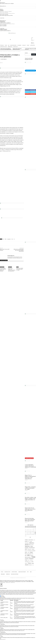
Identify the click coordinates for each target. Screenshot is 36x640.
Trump (29, 563)
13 (30, 531)
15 (33, 531)
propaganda (31, 558)
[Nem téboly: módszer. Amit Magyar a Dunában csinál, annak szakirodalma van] (30, 494)
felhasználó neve (3, 6)
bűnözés (26, 541)
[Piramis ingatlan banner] (12, 204)
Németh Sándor (28, 557)
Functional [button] (1, 619)
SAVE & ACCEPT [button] (2, 639)
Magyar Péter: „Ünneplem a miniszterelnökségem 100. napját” (19, 269)
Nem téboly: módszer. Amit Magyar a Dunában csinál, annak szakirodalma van (30, 498)
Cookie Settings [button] (2, 582)
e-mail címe (2, 17)
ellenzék (27, 544)
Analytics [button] (1, 627)
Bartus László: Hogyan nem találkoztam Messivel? (17, 49)
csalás (31, 541)
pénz (28, 560)
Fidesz (31, 546)
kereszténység (29, 550)
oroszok (26, 558)
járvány (26, 550)
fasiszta (32, 544)
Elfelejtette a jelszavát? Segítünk (6, 11)
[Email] (12, 65)
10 (25, 531)
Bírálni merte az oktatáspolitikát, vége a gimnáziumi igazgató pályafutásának (19, 250)
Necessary (2, 596)
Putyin (26, 560)
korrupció (33, 550)
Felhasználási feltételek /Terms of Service (7, 13)
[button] (10, 39)
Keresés (26, 52)
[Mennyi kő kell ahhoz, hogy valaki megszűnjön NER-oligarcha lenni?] (30, 515)
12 (28, 531)
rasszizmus (31, 560)
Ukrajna (32, 563)
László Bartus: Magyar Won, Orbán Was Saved (30, 49)
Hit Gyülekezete (32, 547)
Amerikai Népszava (11, 255)
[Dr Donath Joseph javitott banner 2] (11, 217)
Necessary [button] (2, 595)
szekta (32, 561)
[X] (31, 38)
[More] (16, 65)
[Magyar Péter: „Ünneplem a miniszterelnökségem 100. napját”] (20, 264)
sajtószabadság (27, 561)
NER (28, 555)
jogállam (33, 549)
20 (30, 532)
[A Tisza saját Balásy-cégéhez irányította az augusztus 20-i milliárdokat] (3, 264)
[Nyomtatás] (14, 65)
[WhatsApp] (7, 65)
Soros (30, 561)
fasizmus (27, 546)
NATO (26, 555)
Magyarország (5, 51)
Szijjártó (26, 563)
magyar (31, 552)
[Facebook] (31, 37)
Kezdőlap (1, 51)
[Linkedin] (9, 65)
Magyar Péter (31, 553)
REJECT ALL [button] (8, 582)
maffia (28, 552)
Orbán (33, 556)
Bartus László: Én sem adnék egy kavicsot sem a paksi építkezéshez (5, 49)
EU (30, 544)
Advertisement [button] (2, 631)
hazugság (26, 547)
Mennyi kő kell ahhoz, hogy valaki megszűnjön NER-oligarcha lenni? (30, 519)
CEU (28, 541)
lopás (26, 552)
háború (26, 549)
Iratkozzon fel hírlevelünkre (30, 70)
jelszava (1, 9)
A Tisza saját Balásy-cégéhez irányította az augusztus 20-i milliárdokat (30, 466)
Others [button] (1, 635)
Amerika (26, 539)
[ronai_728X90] (12, 69)
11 (27, 531)
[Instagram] (32, 37)
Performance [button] (2, 623)
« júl (30, 537)
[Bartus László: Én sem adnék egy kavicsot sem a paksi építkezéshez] (30, 505)
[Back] (0, 1)
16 (35, 531)
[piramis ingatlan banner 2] (12, 111)
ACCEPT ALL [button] (13, 582)
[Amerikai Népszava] (4, 257)
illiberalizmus (29, 549)
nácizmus (31, 555)
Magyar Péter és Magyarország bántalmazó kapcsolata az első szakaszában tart (30, 477)
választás (27, 564)
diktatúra (31, 542)
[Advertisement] (12, 158)
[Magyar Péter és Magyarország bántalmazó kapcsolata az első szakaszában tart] (11, 264)
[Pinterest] (5, 65)
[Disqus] (12, 283)
